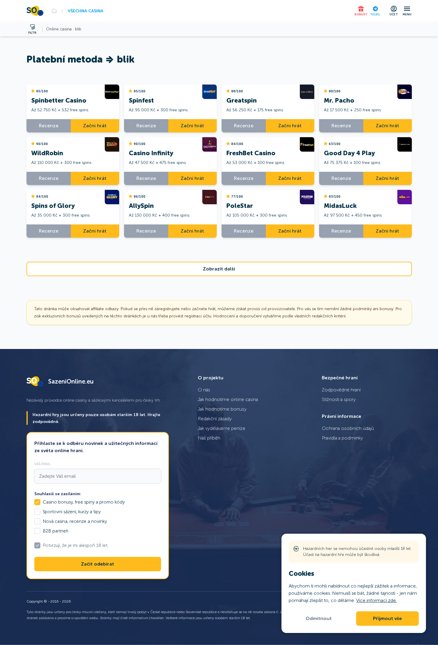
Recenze (48, 125)
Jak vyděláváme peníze (221, 428)
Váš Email (42, 464)
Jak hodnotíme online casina (228, 399)
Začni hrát (95, 125)
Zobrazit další (219, 269)
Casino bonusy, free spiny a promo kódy (84, 502)
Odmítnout (319, 618)
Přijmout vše (387, 618)
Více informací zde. (376, 600)
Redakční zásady (215, 418)
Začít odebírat (97, 564)
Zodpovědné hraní (341, 389)
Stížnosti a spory (339, 399)
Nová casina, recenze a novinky (75, 521)
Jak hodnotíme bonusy (222, 409)
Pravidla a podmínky (342, 437)
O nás (204, 389)
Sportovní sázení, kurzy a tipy (72, 511)
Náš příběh (209, 437)
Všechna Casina (85, 10)
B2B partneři (55, 531)
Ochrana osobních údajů (348, 428)
